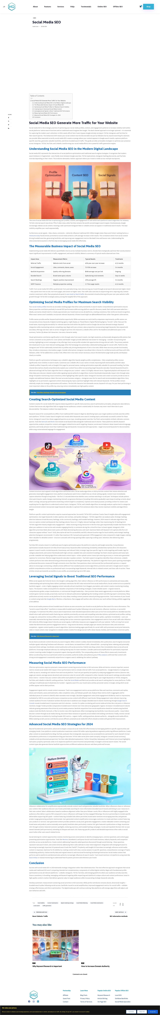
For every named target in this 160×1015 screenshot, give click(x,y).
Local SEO (118, 995)
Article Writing (102, 998)
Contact (65, 1002)
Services (60, 7)
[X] (10, 121)
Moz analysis (102, 655)
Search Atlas (33, 858)
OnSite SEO (102, 7)
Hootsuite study (34, 236)
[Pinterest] (10, 125)
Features (47, 7)
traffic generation (47, 905)
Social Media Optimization (97, 903)
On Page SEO (102, 1002)
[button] (4, 6)
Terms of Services (86, 1002)
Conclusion (37, 117)
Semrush (44, 422)
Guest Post (66, 998)
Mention (65, 839)
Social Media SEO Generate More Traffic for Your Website (48, 100)
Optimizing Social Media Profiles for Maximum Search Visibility (51, 107)
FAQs (72, 7)
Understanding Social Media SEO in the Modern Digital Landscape (52, 103)
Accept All (153, 1011)
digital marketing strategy (67, 903)
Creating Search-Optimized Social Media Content (48, 109)
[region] (80, 1010)
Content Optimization (53, 903)
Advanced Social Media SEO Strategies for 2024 (47, 115)
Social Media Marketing (82, 903)
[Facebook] (10, 117)
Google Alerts (51, 599)
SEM (34, 17)
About (35, 7)
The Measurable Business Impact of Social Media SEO (49, 105)
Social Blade (75, 680)
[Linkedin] (10, 128)
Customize (131, 1011)
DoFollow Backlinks (121, 998)
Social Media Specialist (122, 1002)
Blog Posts (83, 995)
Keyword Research (104, 995)
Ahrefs (52, 422)
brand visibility (41, 903)
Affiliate (65, 995)
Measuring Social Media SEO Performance (46, 113)
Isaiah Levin (35, 26)
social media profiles (39, 307)
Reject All (142, 1011)
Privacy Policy (85, 998)
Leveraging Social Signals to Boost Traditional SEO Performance (52, 111)
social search (37, 905)
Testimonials (86, 7)
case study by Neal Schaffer (75, 294)
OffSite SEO (118, 7)
